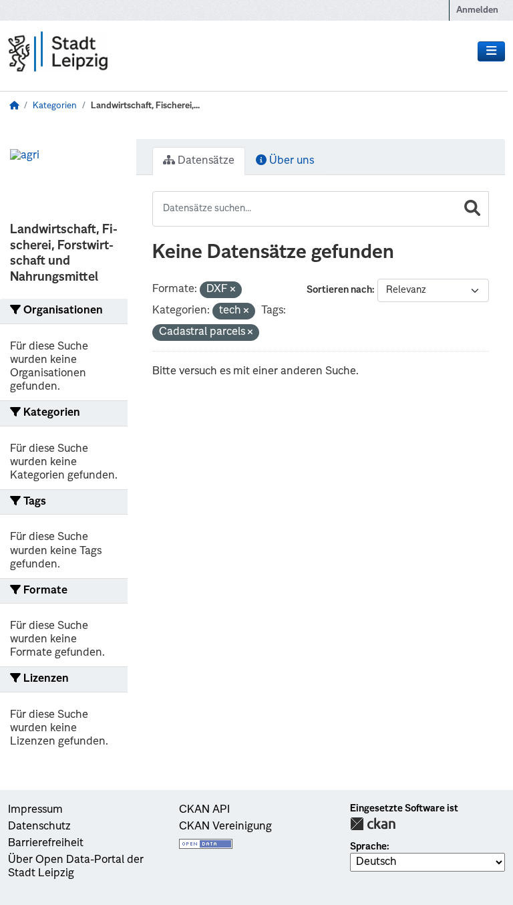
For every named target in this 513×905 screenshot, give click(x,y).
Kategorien (55, 106)
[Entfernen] (232, 290)
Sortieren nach (339, 290)
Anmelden (477, 10)
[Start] (14, 106)
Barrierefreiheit (45, 843)
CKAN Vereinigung (225, 826)
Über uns (290, 161)
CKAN (372, 824)
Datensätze (204, 161)
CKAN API (204, 810)
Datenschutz (39, 826)
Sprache (368, 847)
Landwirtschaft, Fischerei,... (145, 106)
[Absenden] (472, 209)
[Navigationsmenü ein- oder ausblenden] (491, 51)
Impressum (35, 810)
